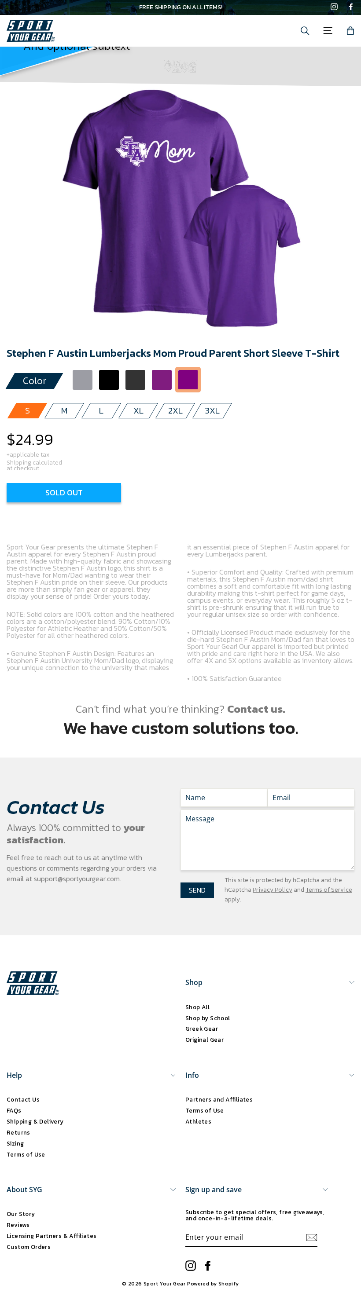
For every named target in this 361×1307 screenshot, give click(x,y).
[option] (180, 7)
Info (192, 1075)
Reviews (18, 1224)
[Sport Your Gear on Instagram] (334, 7)
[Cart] (350, 31)
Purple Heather (162, 380)
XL (138, 410)
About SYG (24, 1189)
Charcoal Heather (135, 380)
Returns (18, 1132)
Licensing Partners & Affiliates (51, 1235)
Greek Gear (201, 1028)
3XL (212, 410)
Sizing (15, 1143)
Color (34, 380)
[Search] (305, 31)
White (215, 380)
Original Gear (204, 1039)
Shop (194, 982)
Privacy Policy (272, 889)
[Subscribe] (311, 1237)
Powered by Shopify (213, 1284)
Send (197, 890)
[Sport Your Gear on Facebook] (350, 7)
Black (109, 380)
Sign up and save (213, 1189)
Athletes (198, 1121)
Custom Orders (29, 1246)
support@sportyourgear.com (77, 878)
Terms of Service (329, 889)
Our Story (21, 1213)
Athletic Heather (82, 380)
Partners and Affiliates (219, 1099)
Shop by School (207, 1018)
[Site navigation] (327, 30)
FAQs (14, 1110)
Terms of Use (26, 1154)
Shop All (197, 1007)
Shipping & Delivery (35, 1121)
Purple (188, 380)
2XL (175, 410)
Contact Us (23, 1099)
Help (14, 1075)
